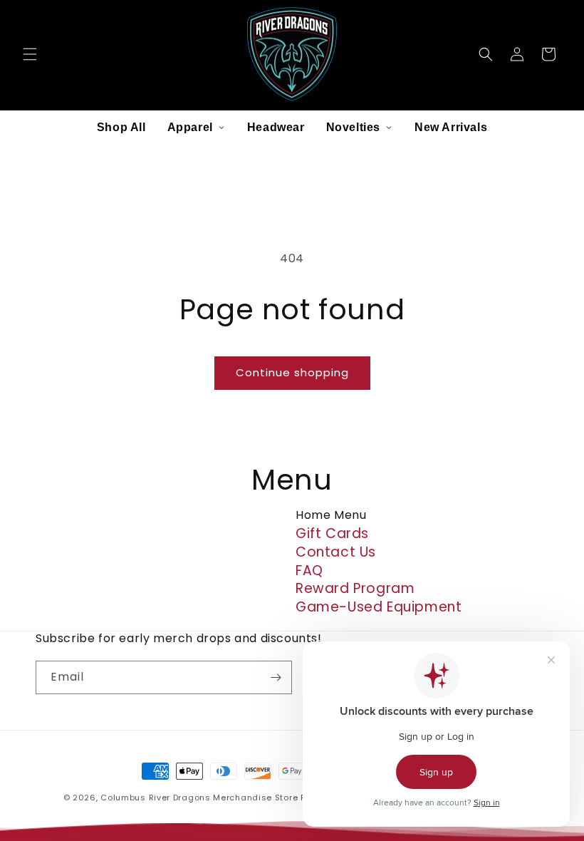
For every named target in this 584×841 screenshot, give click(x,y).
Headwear (276, 127)
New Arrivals (450, 127)
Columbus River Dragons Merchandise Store (199, 797)
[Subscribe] (275, 677)
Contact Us (336, 552)
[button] (30, 54)
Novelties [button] (353, 127)
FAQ (309, 570)
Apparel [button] (190, 127)
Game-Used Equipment (379, 606)
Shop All (121, 127)
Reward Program (355, 588)
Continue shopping (292, 372)
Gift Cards (332, 533)
